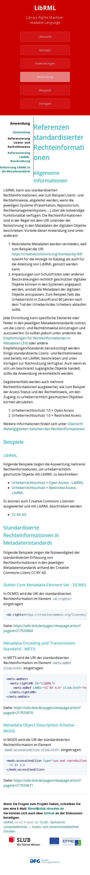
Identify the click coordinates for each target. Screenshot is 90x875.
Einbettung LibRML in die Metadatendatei (15, 169)
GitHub (49, 813)
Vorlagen (45, 103)
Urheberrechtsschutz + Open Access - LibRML (48, 482)
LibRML (8, 822)
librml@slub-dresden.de (46, 808)
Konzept (45, 50)
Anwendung (45, 77)
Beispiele (45, 90)
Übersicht (45, 37)
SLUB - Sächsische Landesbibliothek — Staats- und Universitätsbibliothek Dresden (41, 826)
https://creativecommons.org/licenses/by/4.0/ (47, 254)
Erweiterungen (45, 63)
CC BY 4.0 (19, 514)
